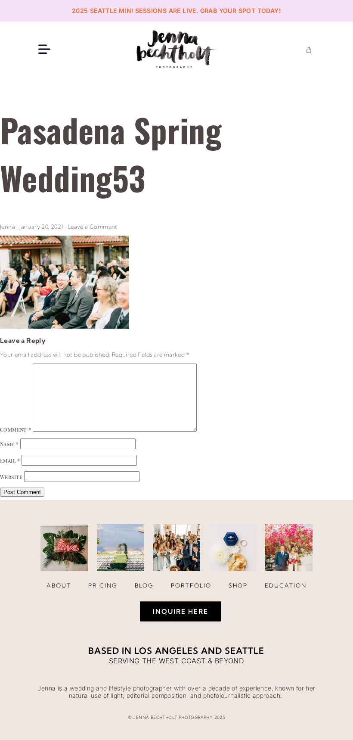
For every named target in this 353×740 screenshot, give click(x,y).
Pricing (103, 585)
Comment (15, 429)
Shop (238, 585)
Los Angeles (166, 650)
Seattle (244, 650)
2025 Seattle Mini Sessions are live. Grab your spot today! (176, 10)
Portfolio (191, 585)
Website (11, 476)
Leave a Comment (93, 226)
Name (9, 444)
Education (286, 585)
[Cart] (308, 49)
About (58, 585)
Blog (144, 585)
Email (10, 460)
